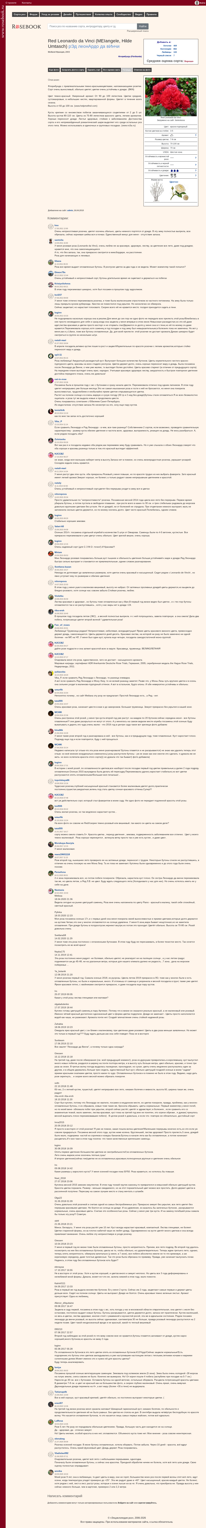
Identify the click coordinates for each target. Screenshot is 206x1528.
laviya (58, 1367)
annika (58, 1471)
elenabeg (60, 1439)
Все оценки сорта (111, 70)
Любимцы (166, 52)
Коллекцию (165, 49)
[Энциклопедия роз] (2, 21)
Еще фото (54, 70)
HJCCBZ (59, 454)
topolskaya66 (62, 780)
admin (70, 210)
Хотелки (167, 46)
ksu (57, 225)
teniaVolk (60, 410)
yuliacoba (60, 672)
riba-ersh (59, 610)
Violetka (59, 596)
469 (175, 46)
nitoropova (61, 494)
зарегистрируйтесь (147, 1503)
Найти (142, 26)
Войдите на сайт (126, 1503)
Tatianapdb (61, 1392)
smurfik (59, 689)
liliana (58, 261)
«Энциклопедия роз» (121, 1517)
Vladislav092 (61, 1453)
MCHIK (58, 712)
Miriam (58, 552)
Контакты (27, 3)
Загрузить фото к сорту (73, 70)
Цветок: (174, 181)
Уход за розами (50, 14)
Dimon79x (60, 272)
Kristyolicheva (62, 283)
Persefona (60, 872)
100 (175, 52)
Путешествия (83, 14)
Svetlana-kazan (63, 567)
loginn (58, 312)
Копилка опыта (103, 14)
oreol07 (59, 1403)
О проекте (11, 3)
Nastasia (59, 890)
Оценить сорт (94, 70)
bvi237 (58, 295)
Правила (152, 14)
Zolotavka (60, 439)
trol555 (58, 806)
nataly (58, 483)
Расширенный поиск (138, 31)
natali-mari (60, 340)
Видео (138, 14)
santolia (59, 240)
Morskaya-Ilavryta (64, 843)
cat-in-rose (60, 379)
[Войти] (197, 3)
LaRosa (59, 1421)
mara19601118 (62, 854)
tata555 (59, 701)
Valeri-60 (59, 526)
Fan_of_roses (62, 625)
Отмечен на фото (142, 70)
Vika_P (58, 421)
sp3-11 (58, 355)
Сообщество (124, 14)
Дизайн (67, 14)
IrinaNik (59, 730)
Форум (33, 14)
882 (175, 49)
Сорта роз (19, 14)
